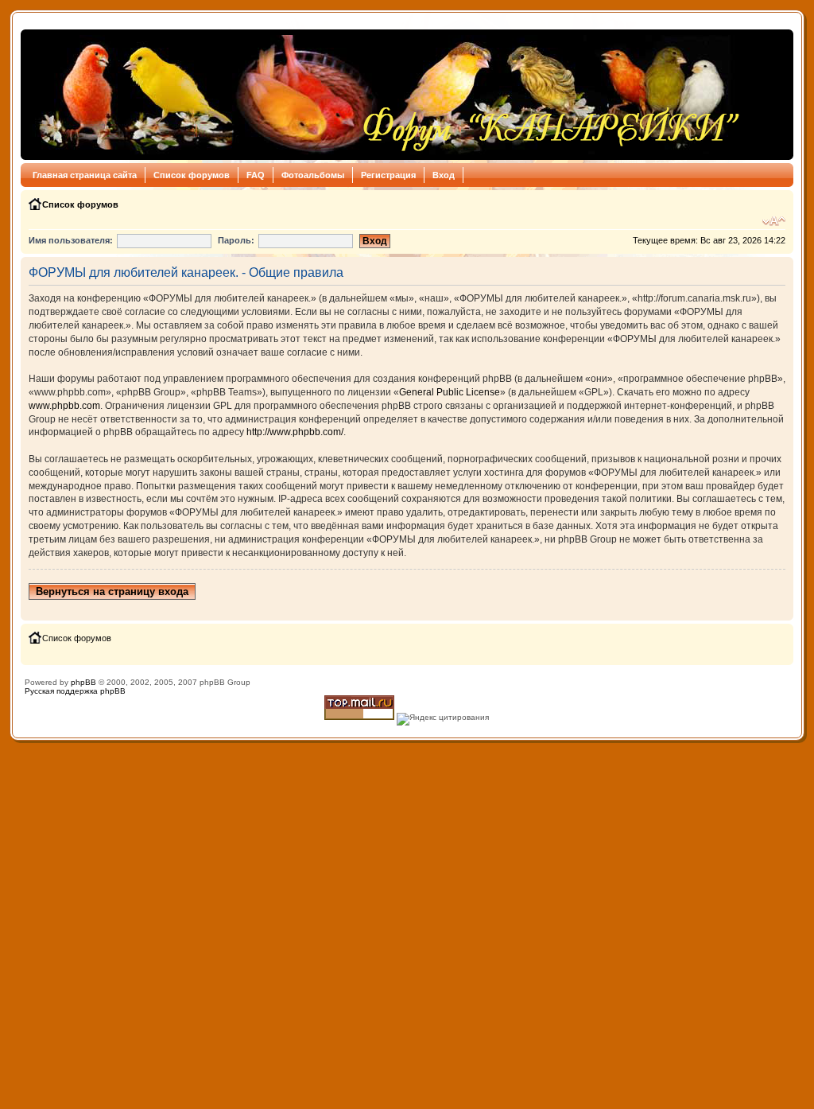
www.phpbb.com (64, 405)
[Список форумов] (385, 94)
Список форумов (191, 175)
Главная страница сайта (85, 175)
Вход (443, 175)
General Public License (449, 392)
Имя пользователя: (71, 240)
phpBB (83, 682)
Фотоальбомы (312, 175)
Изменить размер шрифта (773, 221)
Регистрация (388, 175)
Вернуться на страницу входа (112, 591)
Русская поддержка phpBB (75, 691)
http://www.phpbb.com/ (294, 432)
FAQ (255, 175)
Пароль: (236, 240)
